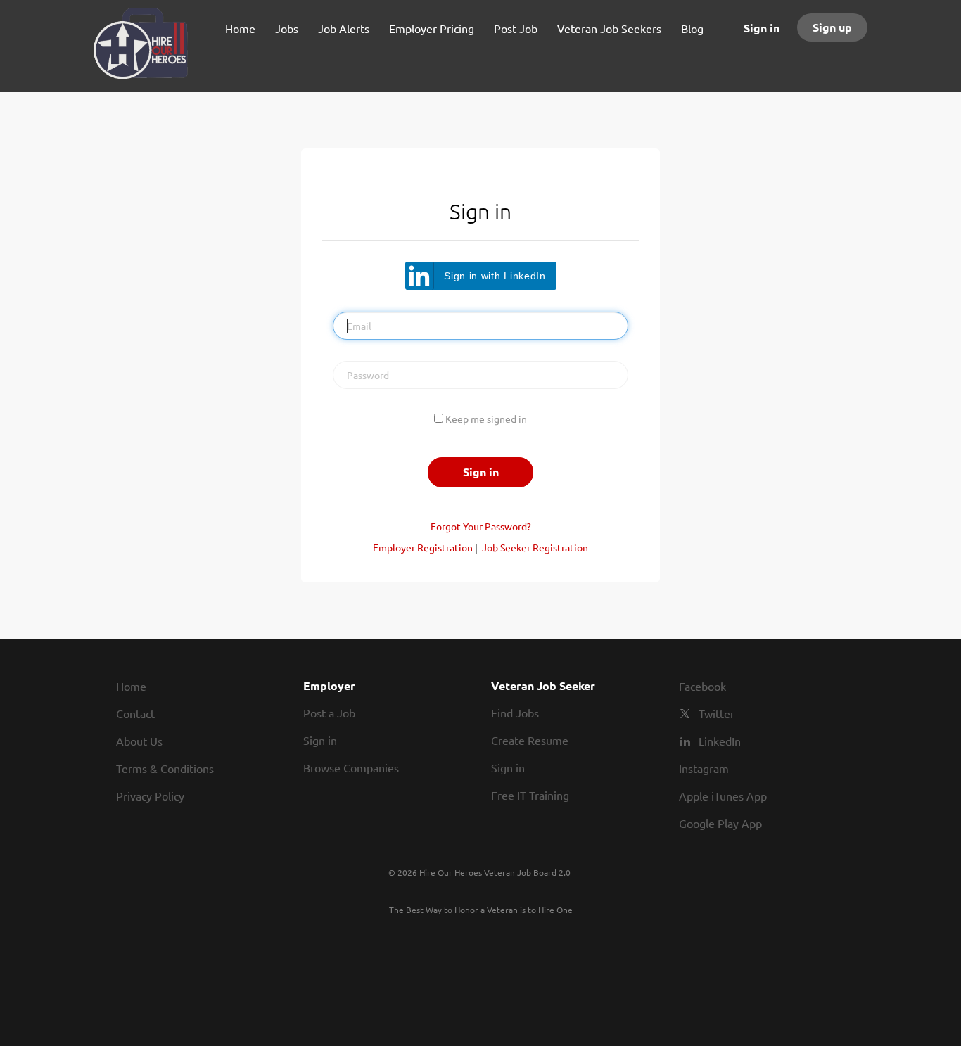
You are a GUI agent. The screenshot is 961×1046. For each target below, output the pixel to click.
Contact (135, 713)
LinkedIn (720, 741)
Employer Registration (423, 547)
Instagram (704, 768)
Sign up (832, 27)
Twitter (716, 713)
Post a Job (329, 713)
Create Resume (529, 740)
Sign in (761, 27)
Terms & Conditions (165, 768)
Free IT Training (530, 795)
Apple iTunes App (723, 796)
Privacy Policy (150, 796)
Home (131, 686)
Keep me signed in (486, 418)
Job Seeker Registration (535, 547)
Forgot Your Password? (481, 526)
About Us (139, 741)
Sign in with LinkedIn (495, 275)
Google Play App (720, 823)
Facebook (702, 686)
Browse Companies (351, 767)
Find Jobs (515, 713)
